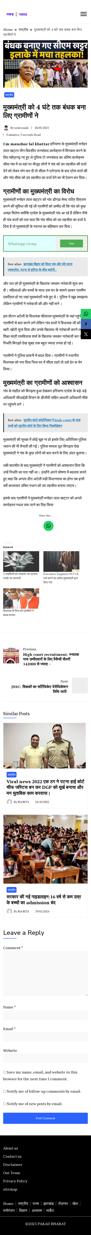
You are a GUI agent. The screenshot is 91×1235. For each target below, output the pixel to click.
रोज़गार (63, 1203)
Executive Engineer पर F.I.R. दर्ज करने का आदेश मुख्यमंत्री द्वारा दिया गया (61, 578)
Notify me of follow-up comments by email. (44, 1091)
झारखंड (48, 1203)
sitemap (10, 1189)
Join (71, 243)
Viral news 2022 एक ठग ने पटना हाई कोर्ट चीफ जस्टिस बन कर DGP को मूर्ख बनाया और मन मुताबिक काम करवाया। (45, 787)
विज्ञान (23, 1210)
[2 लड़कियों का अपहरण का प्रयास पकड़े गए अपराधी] (21, 561)
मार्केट (50, 1210)
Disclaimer (12, 1164)
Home (8, 1203)
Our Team (11, 1172)
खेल (75, 1203)
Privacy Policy (15, 1180)
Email (9, 1028)
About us (10, 1148)
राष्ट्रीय (9, 95)
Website (10, 1050)
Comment (13, 947)
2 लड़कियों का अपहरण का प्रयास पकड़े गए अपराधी (20, 576)
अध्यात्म (37, 1210)
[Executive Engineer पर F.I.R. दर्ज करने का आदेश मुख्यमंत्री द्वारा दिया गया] (61, 561)
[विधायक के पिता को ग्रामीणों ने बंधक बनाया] (21, 598)
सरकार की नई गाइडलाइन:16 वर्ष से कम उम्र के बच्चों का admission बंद (44, 900)
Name (9, 1007)
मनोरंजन (9, 1210)
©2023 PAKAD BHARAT (45, 1223)
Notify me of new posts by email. (34, 1103)
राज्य (36, 1203)
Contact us (12, 1156)
